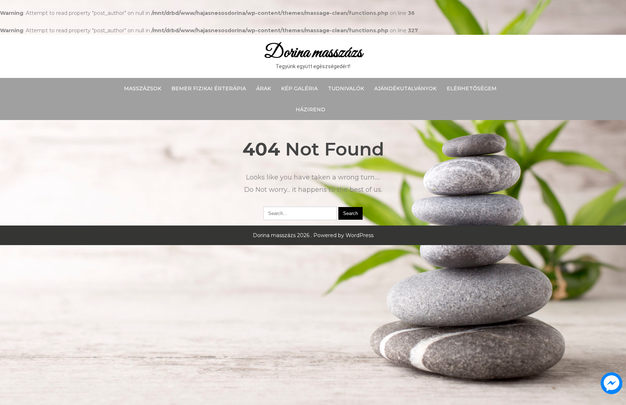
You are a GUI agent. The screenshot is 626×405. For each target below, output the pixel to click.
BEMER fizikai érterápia (208, 88)
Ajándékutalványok (405, 88)
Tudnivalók (346, 88)
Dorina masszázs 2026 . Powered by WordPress (313, 235)
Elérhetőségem (472, 88)
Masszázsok (142, 88)
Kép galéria (299, 88)
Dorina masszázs (313, 52)
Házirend (310, 109)
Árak (263, 88)
